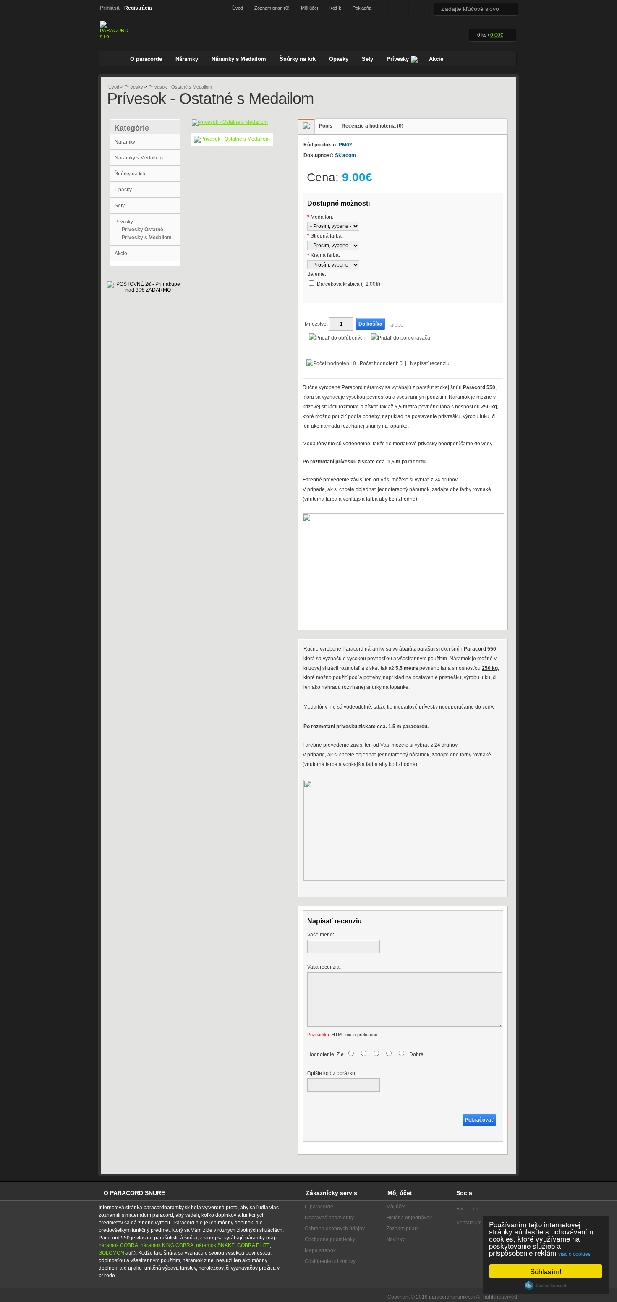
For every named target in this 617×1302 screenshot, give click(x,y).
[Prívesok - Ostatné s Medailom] (230, 122)
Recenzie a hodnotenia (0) (372, 126)
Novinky (395, 1239)
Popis (325, 126)
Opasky (338, 59)
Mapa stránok (320, 1250)
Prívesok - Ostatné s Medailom (180, 86)
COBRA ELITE (253, 1245)
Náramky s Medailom (239, 59)
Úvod (237, 7)
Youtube (418, 8)
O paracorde (146, 59)
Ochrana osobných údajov (335, 1228)
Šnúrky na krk (298, 59)
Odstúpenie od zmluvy (330, 1261)
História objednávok (409, 1218)
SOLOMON (111, 1253)
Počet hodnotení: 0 (381, 363)
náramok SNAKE (215, 1245)
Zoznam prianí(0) (272, 7)
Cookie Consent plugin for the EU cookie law (546, 1285)
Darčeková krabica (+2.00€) (348, 284)
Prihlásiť (110, 8)
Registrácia (138, 8)
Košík (335, 7)
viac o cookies (574, 1253)
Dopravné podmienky (329, 1218)
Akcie (436, 59)
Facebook (398, 8)
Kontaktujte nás (474, 1223)
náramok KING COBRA (167, 1245)
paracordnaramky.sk (452, 1297)
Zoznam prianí (402, 1228)
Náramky (186, 59)
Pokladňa (362, 7)
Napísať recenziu (430, 363)
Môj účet (309, 7)
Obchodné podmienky (330, 1239)
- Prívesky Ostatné (141, 230)
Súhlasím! (546, 1271)
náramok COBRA (118, 1245)
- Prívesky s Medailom (145, 238)
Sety (367, 59)
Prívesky (398, 59)
